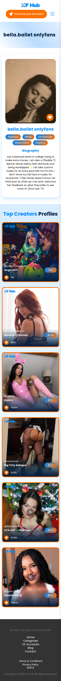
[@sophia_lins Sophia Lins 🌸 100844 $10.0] (31, 577)
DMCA (30, 667)
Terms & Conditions (30, 661)
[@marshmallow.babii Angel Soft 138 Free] (31, 252)
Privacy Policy (30, 664)
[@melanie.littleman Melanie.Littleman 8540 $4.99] (31, 317)
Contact (30, 651)
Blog (30, 648)
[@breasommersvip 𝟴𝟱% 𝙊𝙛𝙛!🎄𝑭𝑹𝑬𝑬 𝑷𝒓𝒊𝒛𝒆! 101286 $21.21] (31, 512)
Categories (30, 641)
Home (31, 637)
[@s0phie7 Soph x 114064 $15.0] (31, 382)
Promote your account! (28, 14)
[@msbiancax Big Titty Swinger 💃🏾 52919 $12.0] (31, 447)
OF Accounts (30, 644)
